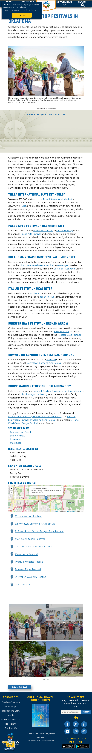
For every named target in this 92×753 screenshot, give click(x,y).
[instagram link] (76, 731)
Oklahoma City (64, 230)
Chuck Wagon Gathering (34, 394)
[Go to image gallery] (46, 96)
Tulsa (23, 206)
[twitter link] (76, 724)
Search (82, 2)
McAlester (35, 293)
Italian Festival (47, 297)
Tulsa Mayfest (23, 584)
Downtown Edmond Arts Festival (44, 363)
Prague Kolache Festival (43, 420)
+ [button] (11, 488)
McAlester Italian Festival (30, 539)
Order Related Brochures (23, 449)
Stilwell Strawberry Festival (31, 577)
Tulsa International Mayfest (57, 199)
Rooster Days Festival (69, 335)
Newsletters (64, 2)
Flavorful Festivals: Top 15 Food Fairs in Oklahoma (34, 416)
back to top (20, 687)
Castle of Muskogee (64, 268)
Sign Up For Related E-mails (24, 466)
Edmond (51, 359)
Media (10, 715)
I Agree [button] (22, 15)
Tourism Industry (11, 711)
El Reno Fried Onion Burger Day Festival (39, 531)
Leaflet (56, 511)
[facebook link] (67, 724)
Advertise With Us (10, 719)
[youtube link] (67, 731)
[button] (83, 3)
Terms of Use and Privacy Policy (40, 734)
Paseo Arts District (43, 230)
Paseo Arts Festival (31, 234)
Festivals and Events (21, 432)
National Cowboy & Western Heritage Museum (58, 391)
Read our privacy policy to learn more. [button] (20, 10)
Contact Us (11, 728)
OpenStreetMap (71, 511)
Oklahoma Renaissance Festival (37, 265)
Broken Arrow (61, 331)
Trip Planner (10, 724)
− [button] (11, 492)
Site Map (40, 737)
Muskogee (63, 265)
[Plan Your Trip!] (9, 744)
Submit (86, 712)
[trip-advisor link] (84, 731)
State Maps (11, 706)
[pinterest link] (84, 724)
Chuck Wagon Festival (28, 516)
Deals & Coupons (11, 702)
